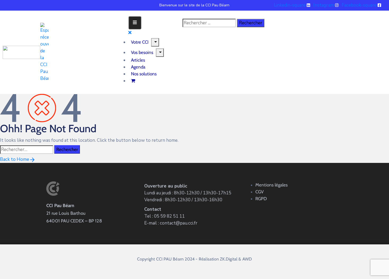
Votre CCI (139, 42)
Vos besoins (142, 52)
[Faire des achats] (133, 80)
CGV (259, 191)
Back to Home (14, 159)
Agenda (138, 67)
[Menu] (155, 42)
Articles (138, 60)
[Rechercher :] (26, 149)
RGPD (261, 198)
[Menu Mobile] (134, 22)
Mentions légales (271, 184)
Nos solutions (144, 73)
